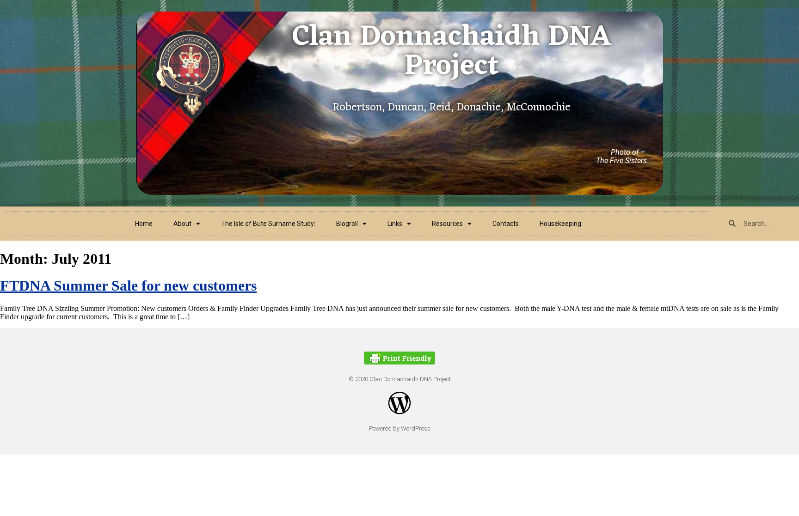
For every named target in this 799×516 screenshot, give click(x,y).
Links (394, 223)
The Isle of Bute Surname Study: (268, 223)
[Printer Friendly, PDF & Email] (399, 362)
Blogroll (347, 223)
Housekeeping (560, 223)
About (182, 223)
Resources (447, 223)
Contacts (505, 223)
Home (144, 223)
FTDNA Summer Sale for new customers (128, 285)
